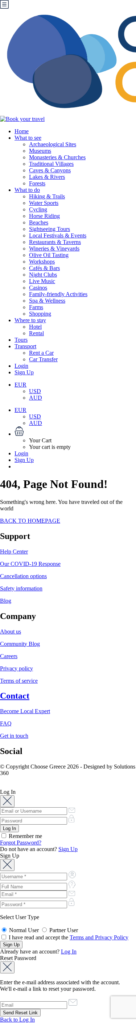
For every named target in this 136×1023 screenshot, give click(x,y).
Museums (40, 151)
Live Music (42, 281)
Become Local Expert (25, 711)
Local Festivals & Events (57, 235)
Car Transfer (43, 359)
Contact (14, 695)
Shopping (40, 314)
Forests (37, 183)
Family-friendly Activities (58, 294)
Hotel (35, 327)
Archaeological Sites (52, 144)
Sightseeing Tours (49, 229)
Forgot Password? (20, 842)
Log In (69, 951)
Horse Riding (44, 216)
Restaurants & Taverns (55, 242)
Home (22, 131)
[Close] (7, 801)
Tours (21, 340)
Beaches (38, 222)
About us (10, 631)
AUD (35, 398)
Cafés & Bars (44, 268)
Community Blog (20, 644)
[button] (75, 431)
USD (35, 391)
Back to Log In (17, 1019)
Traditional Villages (51, 164)
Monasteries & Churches (57, 157)
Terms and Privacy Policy (99, 937)
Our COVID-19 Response (30, 564)
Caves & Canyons (50, 170)
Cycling (38, 209)
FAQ (6, 723)
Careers (8, 656)
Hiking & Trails (47, 196)
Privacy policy (16, 668)
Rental (36, 333)
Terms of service (19, 681)
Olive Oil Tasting (49, 255)
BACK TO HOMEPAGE (30, 521)
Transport (25, 346)
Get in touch (14, 736)
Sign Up (24, 372)
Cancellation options (23, 576)
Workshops (42, 261)
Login (21, 366)
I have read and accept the (67, 937)
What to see (28, 138)
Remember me (24, 836)
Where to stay (30, 320)
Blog (5, 601)
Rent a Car (41, 353)
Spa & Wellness (47, 301)
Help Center (14, 551)
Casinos (38, 288)
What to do (27, 190)
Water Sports (43, 203)
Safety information (21, 588)
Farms (36, 307)
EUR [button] (20, 385)
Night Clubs (43, 274)
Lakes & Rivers (47, 177)
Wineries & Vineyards (54, 248)
